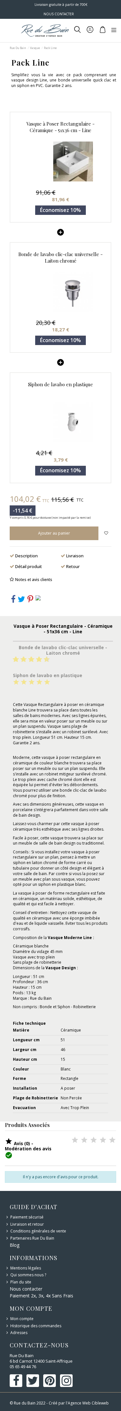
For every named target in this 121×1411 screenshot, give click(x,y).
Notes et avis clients (33, 579)
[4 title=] (39, 682)
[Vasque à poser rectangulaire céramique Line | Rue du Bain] (60, 161)
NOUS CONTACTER (59, 14)
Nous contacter (26, 1289)
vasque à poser (56, 757)
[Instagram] (38, 597)
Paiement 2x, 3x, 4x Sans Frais (41, 1296)
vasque (68, 879)
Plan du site (20, 1282)
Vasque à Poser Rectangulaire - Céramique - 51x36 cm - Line (60, 126)
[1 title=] (13, 660)
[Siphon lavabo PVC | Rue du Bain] (60, 422)
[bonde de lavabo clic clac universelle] (60, 292)
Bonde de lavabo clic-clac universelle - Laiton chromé (60, 257)
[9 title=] (44, 660)
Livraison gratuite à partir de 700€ (60, 4)
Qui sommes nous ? (28, 1275)
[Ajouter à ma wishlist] (106, 533)
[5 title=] (28, 660)
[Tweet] (21, 600)
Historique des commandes (35, 1326)
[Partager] (13, 600)
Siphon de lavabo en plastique (60, 384)
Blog (14, 1245)
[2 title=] (24, 682)
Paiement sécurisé (27, 1217)
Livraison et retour (27, 1224)
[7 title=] (36, 660)
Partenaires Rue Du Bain (32, 1238)
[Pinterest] (30, 600)
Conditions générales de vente (38, 1231)
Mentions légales (25, 1268)
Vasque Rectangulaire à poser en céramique (64, 704)
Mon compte (22, 1318)
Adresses (18, 1332)
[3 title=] (21, 660)
